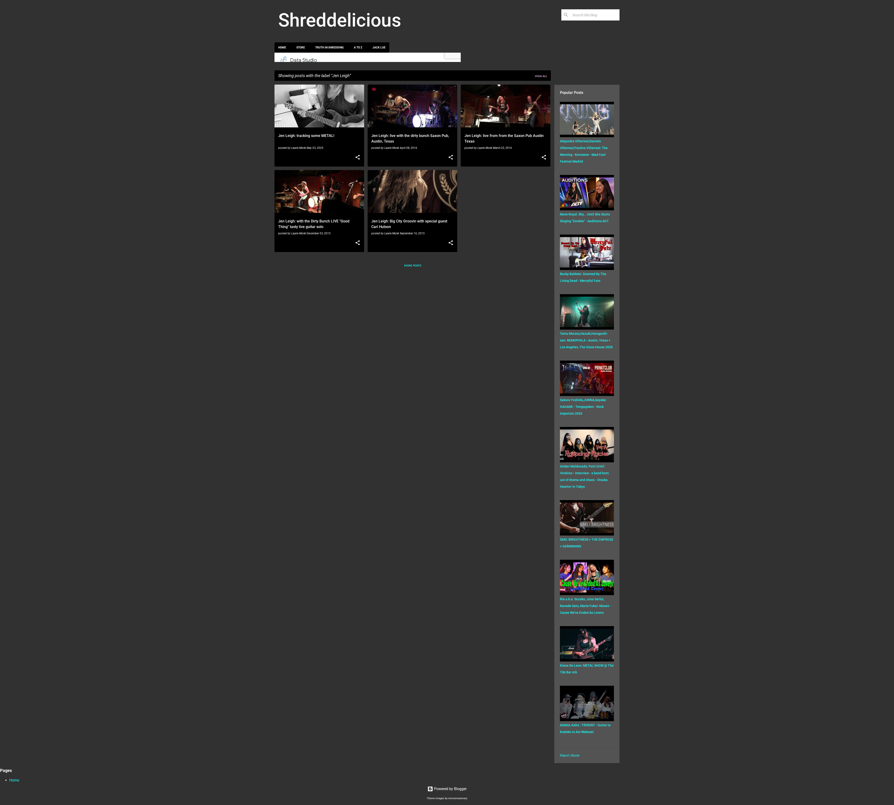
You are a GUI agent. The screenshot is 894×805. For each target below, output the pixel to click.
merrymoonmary (457, 798)
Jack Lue (379, 47)
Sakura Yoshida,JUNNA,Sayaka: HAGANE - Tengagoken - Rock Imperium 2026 (583, 406)
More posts (412, 265)
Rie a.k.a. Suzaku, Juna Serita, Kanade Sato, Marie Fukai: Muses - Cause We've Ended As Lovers (585, 605)
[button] (357, 157)
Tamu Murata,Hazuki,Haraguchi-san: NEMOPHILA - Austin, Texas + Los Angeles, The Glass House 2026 (586, 340)
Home (282, 47)
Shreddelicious (339, 20)
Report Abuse (569, 755)
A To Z (358, 47)
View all (541, 76)
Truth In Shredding (329, 47)
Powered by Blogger (450, 789)
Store (300, 47)
